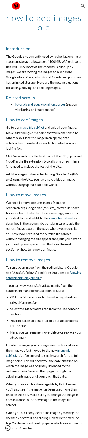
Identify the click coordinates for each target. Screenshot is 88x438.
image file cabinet (32, 127)
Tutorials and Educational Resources (40, 104)
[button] (5, 6)
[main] (44, 22)
